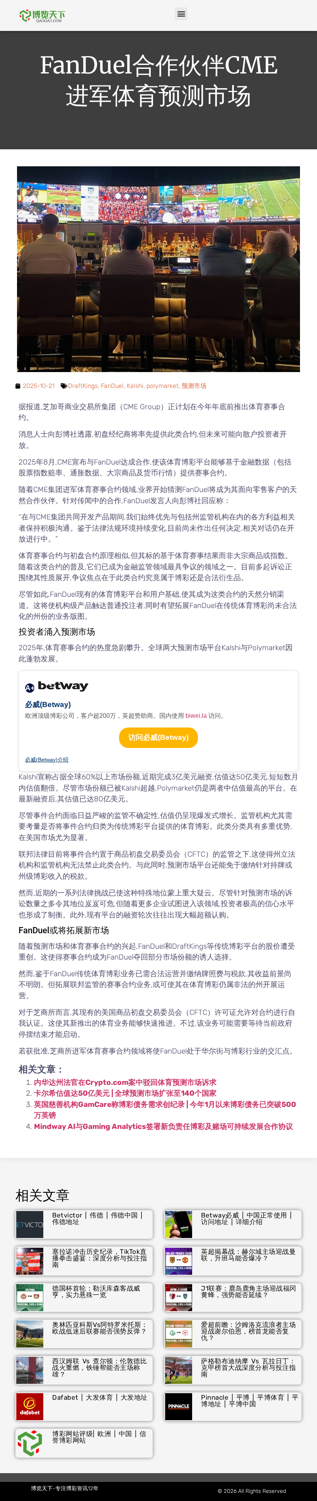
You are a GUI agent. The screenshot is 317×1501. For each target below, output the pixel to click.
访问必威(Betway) (158, 737)
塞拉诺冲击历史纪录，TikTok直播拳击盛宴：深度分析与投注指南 (99, 1258)
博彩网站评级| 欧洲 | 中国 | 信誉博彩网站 (99, 1437)
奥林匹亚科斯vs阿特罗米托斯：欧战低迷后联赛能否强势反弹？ (100, 1328)
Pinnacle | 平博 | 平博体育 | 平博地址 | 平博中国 (249, 1400)
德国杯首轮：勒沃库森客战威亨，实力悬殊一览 (96, 1291)
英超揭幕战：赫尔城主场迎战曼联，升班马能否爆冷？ (248, 1255)
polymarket (163, 385)
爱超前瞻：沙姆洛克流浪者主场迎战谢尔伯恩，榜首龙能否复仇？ (248, 1331)
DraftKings (83, 385)
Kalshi (135, 385)
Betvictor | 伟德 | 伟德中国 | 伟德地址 (97, 1218)
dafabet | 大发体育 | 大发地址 (100, 1397)
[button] (181, 13)
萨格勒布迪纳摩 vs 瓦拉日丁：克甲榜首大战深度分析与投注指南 (248, 1367)
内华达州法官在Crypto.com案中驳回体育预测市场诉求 (125, 1082)
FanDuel (112, 385)
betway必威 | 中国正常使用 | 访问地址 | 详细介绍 (246, 1218)
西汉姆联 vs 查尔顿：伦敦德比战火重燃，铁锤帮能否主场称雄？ (99, 1367)
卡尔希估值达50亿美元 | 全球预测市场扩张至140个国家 (125, 1093)
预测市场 (194, 385)
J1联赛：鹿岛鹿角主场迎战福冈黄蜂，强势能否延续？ (249, 1291)
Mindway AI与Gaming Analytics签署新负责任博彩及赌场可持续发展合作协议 (163, 1126)
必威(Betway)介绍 (46, 759)
